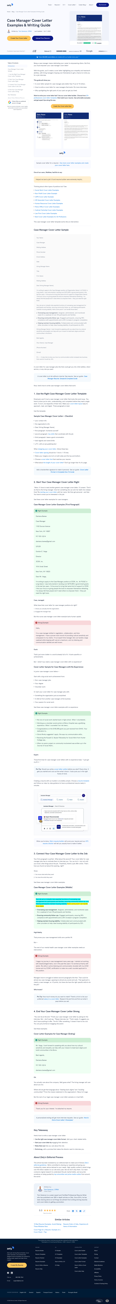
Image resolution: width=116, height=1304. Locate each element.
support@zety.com (18, 1280)
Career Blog (82, 5)
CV (64, 5)
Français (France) (47, 1292)
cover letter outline (61, 769)
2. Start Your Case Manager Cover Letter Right (16, 80)
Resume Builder (39, 1250)
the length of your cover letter (53, 463)
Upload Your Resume (43, 38)
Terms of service (98, 1280)
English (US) (23, 1292)
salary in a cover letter (51, 999)
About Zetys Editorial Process (16, 98)
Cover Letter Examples (81, 1258)
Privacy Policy (97, 1276)
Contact (96, 1258)
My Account (102, 5)
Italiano (57, 1292)
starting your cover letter (48, 492)
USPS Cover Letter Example (44, 197)
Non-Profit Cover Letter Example (46, 193)
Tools (49, 5)
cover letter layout (76, 404)
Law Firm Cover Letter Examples (46, 213)
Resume (57, 5)
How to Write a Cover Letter (80, 1266)
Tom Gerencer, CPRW (25, 31)
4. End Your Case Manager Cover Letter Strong (15, 90)
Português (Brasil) (72, 1292)
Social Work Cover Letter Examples (47, 190)
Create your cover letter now (62, 106)
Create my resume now (62, 813)
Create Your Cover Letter (19, 38)
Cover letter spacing (42, 453)
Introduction (11, 66)
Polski (63, 1292)
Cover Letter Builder (80, 1250)
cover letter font (47, 459)
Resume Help (38, 1269)
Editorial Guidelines (99, 1261)
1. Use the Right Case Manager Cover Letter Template (16, 75)
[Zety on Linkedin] (12, 1273)
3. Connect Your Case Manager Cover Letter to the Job (17, 85)
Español (38, 1292)
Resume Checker (39, 1258)
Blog (13, 11)
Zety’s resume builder (57, 841)
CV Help (57, 1265)
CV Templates (58, 1254)
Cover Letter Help (79, 1271)
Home (8, 11)
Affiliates (96, 1272)
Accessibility (97, 1269)
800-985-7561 (19, 1277)
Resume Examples (40, 1261)
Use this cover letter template (62, 134)
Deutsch (31, 1292)
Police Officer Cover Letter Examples (47, 207)
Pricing (96, 1254)
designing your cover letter (47, 449)
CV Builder (58, 1250)
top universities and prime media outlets (67, 1174)
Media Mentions (98, 1265)
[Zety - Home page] (10, 4)
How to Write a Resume (41, 1265)
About (91, 5)
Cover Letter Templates (81, 1254)
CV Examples (58, 1258)
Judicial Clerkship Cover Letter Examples (49, 210)
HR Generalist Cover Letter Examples (47, 200)
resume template (83, 781)
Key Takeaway (12, 95)
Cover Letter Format (80, 1261)
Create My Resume (17, 1265)
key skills (51, 434)
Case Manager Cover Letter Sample (16, 70)
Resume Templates (40, 1254)
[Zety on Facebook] (8, 1273)
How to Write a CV (60, 1261)
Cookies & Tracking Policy (101, 1283)
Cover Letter (71, 5)
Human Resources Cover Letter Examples (49, 203)
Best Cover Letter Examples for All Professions (50, 217)
